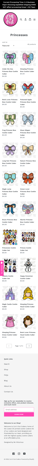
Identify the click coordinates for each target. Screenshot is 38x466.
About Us (7, 386)
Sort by (4, 42)
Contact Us (8, 392)
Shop (6, 370)
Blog (5, 381)
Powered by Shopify (27, 459)
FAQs (6, 375)
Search (7, 364)
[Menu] (34, 19)
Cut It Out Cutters (15, 459)
